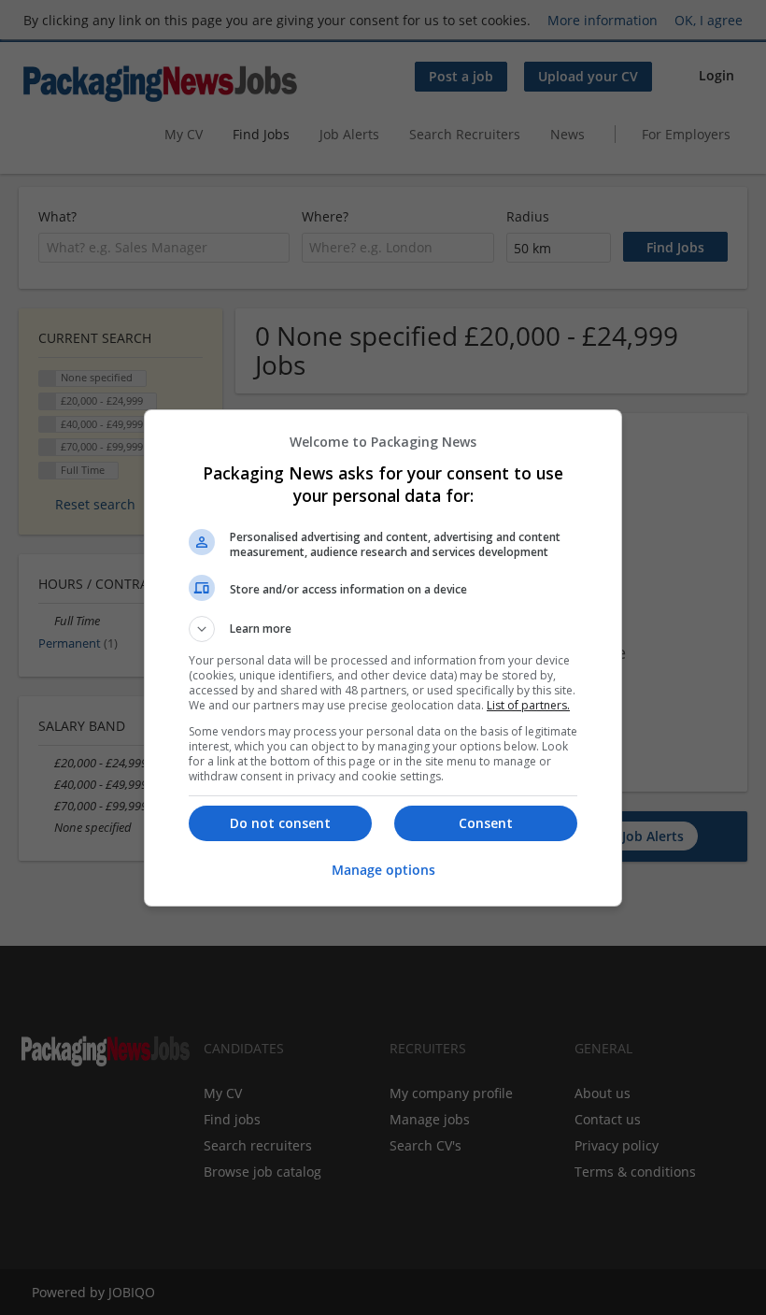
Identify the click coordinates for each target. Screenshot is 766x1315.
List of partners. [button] (528, 705)
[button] (383, 629)
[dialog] (383, 658)
